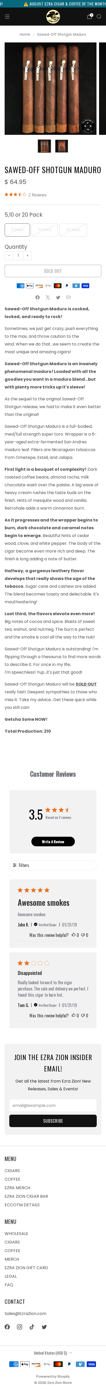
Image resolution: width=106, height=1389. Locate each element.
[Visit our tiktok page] (32, 1327)
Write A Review (53, 841)
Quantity (16, 247)
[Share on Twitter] (58, 297)
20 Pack (73, 229)
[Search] (98, 16)
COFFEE (12, 1179)
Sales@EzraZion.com (25, 1314)
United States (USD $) (50, 1353)
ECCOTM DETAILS (22, 1205)
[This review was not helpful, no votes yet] (83, 935)
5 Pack (17, 229)
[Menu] (7, 16)
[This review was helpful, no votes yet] (73, 935)
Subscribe (53, 1121)
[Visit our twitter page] (44, 1327)
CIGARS (12, 1171)
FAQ (9, 1285)
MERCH (12, 1259)
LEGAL (11, 1276)
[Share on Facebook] (37, 297)
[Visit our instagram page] (19, 1327)
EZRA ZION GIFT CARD (26, 1268)
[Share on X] (48, 297)
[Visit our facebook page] (7, 1327)
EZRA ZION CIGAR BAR (26, 1196)
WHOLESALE (16, 1234)
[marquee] (53, 4)
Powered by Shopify (53, 1376)
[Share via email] (68, 297)
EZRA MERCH (17, 1188)
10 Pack (44, 229)
